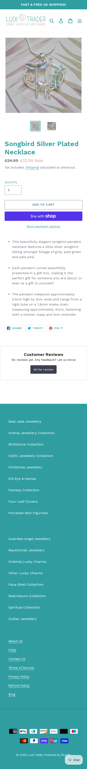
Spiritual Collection (24, 607)
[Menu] (79, 20)
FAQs (12, 650)
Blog (11, 694)
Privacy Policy (18, 677)
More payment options (43, 226)
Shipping (32, 167)
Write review (43, 369)
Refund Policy (19, 685)
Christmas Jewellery (25, 467)
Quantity (11, 182)
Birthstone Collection (26, 444)
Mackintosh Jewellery (26, 550)
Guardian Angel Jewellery (29, 539)
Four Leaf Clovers (22, 501)
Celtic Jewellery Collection (30, 456)
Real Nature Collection (27, 596)
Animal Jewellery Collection (31, 433)
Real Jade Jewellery (24, 421)
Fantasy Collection (23, 490)
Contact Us (16, 659)
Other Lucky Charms (25, 573)
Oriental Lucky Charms (27, 562)
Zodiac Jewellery (22, 619)
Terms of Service (21, 668)
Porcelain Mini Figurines (28, 513)
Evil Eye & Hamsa (22, 479)
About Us (15, 641)
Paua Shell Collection (26, 584)
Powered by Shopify (57, 755)
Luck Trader (35, 755)
